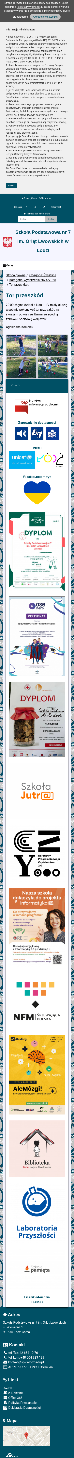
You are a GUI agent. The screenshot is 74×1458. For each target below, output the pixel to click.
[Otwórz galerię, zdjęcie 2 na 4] (52, 345)
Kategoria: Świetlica (42, 275)
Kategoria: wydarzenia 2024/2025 (32, 280)
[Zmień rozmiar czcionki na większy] (35, 207)
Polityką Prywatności (28, 6)
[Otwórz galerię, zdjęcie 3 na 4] (21, 367)
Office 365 (14, 1398)
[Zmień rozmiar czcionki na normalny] (26, 207)
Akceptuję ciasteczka (45, 16)
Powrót (15, 385)
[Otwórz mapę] (26, 1436)
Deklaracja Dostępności (24, 1408)
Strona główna (30, 198)
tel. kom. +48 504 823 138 (25, 1357)
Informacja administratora (37, 214)
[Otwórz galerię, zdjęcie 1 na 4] (21, 345)
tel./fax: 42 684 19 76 (22, 1353)
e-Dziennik (15, 1393)
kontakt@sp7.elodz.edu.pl (25, 1362)
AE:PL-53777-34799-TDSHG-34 (30, 1367)
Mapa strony (46, 198)
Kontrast (57, 207)
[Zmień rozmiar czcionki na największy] (44, 207)
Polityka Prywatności (22, 1403)
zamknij (11, 186)
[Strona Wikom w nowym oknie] (12, 1455)
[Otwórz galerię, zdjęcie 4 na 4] (52, 367)
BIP (10, 1388)
